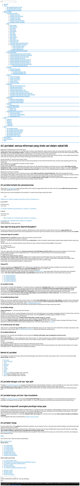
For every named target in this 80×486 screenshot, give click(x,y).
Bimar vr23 (13, 108)
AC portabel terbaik (11, 188)
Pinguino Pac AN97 (15, 19)
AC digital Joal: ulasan (9, 466)
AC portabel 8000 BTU (10, 276)
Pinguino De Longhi (12, 13)
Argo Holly (13, 28)
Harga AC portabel (8, 464)
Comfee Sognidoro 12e (19, 73)
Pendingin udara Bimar (13, 107)
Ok (11, 484)
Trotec (8, 75)
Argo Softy (13, 38)
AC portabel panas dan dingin (15, 131)
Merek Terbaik (8, 12)
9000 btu (9, 122)
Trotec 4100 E (14, 81)
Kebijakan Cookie (8, 470)
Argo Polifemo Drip (18, 47)
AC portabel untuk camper (14, 136)
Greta (2, 436)
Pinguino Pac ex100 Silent (17, 20)
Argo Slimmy (13, 37)
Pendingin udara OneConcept (15, 111)
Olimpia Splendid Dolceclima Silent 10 (20, 60)
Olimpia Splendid (11, 52)
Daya (5, 118)
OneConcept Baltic (15, 113)
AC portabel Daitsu (8, 449)
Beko (5, 371)
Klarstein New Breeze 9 (16, 89)
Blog (5, 140)
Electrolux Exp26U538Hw (17, 101)
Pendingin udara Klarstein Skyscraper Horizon (22, 94)
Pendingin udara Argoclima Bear (18, 50)
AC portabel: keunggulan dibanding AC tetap (15, 467)
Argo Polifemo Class (19, 46)
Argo (8, 24)
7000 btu (9, 119)
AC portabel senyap (12, 128)
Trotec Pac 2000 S (15, 78)
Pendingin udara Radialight (10, 455)
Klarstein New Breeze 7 (16, 87)
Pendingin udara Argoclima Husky (19, 43)
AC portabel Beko (8, 446)
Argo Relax (13, 35)
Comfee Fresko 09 (15, 69)
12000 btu (9, 125)
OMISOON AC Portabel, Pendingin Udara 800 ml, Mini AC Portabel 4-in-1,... (20, 199)
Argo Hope (13, 30)
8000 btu (9, 121)
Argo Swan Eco (14, 41)
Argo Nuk (12, 33)
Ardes (5, 374)
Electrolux (9, 98)
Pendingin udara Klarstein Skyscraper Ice (21, 93)
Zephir (5, 369)
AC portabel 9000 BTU (10, 278)
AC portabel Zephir (8, 448)
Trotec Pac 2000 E (15, 76)
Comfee (9, 67)
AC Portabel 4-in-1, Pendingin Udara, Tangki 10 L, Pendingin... (16, 220)
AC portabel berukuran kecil (14, 133)
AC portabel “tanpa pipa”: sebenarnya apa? (14, 463)
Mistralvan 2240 (14, 105)
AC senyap (51, 321)
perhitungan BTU (39, 271)
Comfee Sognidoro (15, 70)
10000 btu (9, 124)
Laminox (9, 104)
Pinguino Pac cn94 (15, 18)
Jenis (5, 5)
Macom (6, 375)
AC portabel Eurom (9, 451)
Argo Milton (13, 31)
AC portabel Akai (8, 445)
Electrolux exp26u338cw (16, 99)
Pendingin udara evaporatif (14, 10)
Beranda (6, 4)
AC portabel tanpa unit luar (14, 8)
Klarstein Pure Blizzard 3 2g (17, 86)
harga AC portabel (7, 431)
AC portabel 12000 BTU (10, 281)
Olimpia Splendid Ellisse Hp (17, 58)
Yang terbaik (7, 137)
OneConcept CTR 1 (15, 116)
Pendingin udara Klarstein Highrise (19, 91)
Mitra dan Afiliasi (8, 471)
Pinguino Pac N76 (15, 15)
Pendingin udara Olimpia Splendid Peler (21, 64)
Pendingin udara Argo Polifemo (18, 44)
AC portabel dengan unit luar (14, 7)
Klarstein (9, 84)
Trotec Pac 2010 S (15, 79)
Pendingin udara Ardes (9, 452)
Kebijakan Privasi (8, 473)
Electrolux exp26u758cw (16, 102)
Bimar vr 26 (13, 110)
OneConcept (7, 372)
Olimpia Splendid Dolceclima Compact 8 (21, 55)
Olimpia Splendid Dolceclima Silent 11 (20, 61)
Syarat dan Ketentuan (9, 474)
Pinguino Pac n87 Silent (16, 16)
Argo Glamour (13, 27)
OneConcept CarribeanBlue (17, 114)
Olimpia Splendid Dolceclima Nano (19, 57)
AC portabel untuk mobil (13, 134)
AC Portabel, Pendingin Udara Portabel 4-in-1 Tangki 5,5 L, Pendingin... (19, 208)
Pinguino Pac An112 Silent (17, 22)
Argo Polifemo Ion (18, 49)
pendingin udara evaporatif (32, 416)
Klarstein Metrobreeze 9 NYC (18, 90)
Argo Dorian (13, 25)
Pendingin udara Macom (10, 453)
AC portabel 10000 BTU (10, 279)
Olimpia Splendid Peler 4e (20, 65)
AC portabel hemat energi (10, 460)
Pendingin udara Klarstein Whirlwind (20, 96)
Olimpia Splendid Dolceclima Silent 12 (20, 63)
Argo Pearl (13, 34)
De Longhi (6, 360)
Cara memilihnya (8, 139)
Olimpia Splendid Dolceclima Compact (20, 54)
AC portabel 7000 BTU (10, 275)
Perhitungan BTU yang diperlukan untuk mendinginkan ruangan (20, 462)
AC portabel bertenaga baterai (15, 130)
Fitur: (5, 127)
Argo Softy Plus (14, 40)
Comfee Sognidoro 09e (19, 72)
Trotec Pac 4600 (14, 82)
